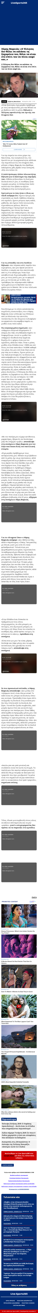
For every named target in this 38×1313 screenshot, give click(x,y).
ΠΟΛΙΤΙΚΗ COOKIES (28, 1303)
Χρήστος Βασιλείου (14, 101)
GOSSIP (4, 101)
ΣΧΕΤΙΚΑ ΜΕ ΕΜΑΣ (19, 1305)
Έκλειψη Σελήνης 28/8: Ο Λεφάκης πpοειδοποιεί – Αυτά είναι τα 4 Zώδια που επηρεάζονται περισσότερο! (18, 1126)
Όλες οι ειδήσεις (19, 1285)
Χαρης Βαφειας (8, 1165)
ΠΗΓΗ (34, 897)
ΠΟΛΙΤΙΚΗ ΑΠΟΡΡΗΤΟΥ (24, 1300)
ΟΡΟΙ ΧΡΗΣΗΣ (10, 1300)
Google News (9, 1156)
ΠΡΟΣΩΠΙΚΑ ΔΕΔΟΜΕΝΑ (12, 1303)
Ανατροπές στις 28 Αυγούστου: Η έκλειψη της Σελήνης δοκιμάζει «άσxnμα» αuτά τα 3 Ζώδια (16, 1144)
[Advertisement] (19, 25)
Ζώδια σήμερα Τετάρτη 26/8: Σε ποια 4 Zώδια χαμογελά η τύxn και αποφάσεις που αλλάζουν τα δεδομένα (19, 1135)
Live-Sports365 (19, 1293)
